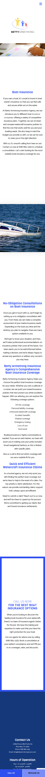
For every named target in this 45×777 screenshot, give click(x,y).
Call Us (11, 773)
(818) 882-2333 (25, 749)
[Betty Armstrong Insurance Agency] (23, 24)
